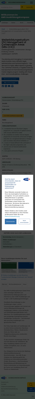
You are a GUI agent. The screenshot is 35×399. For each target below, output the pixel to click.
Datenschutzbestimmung (12, 216)
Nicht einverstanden (24, 221)
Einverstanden (10, 221)
